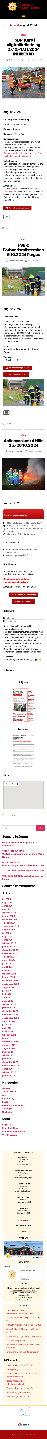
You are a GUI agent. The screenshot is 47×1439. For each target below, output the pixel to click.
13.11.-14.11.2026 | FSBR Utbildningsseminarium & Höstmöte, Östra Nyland (23, 854)
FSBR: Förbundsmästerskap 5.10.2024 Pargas (23, 250)
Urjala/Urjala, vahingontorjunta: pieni (22, 1352)
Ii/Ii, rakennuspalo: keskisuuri (19, 1340)
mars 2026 (7, 909)
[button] (23, 16)
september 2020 (10, 1065)
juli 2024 (6, 963)
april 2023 (7, 997)
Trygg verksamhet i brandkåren (20, 1388)
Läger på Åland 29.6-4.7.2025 (19, 1365)
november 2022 (10, 1014)
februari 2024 (9, 974)
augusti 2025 (8, 929)
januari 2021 (8, 1058)
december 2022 (10, 1011)
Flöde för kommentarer (13, 1131)
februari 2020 (9, 1072)
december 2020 (10, 1062)
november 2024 (10, 953)
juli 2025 (6, 933)
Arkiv (23, 34)
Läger (5, 1102)
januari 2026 (8, 916)
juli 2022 (6, 1025)
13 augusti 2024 (34, 60)
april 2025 (7, 940)
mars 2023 (7, 1001)
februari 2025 (9, 943)
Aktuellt (6, 1088)
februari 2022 (9, 1035)
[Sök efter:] (18, 828)
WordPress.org (9, 1135)
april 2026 (7, 906)
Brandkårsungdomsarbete (18, 1392)
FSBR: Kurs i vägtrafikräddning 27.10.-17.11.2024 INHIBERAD (23, 47)
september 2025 (10, 926)
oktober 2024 (9, 957)
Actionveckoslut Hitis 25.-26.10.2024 (23, 443)
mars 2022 (7, 1031)
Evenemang (10, 815)
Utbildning (7, 1112)
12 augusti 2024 (34, 451)
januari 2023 (8, 1008)
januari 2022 (8, 1038)
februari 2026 (9, 912)
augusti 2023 (8, 987)
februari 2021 (9, 1055)
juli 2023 (6, 991)
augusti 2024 (8, 960)
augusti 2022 (8, 1021)
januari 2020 (8, 1075)
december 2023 (10, 980)
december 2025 (10, 919)
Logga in (6, 1125)
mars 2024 (7, 970)
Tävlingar (9, 424)
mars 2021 (7, 1052)
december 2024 (10, 950)
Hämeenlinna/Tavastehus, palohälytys (23, 1325)
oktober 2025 (9, 923)
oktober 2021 (8, 1045)
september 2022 (10, 1018)
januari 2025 (8, 946)
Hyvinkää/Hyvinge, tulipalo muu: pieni (23, 1336)
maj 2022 (7, 1028)
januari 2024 (8, 977)
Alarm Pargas (9, 1092)
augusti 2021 (8, 1048)
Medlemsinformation (12, 1105)
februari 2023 (9, 1004)
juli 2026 (6, 899)
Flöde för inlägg (10, 1128)
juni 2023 (7, 994)
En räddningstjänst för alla (18, 1396)
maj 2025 (7, 936)
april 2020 (7, 1069)
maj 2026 (7, 902)
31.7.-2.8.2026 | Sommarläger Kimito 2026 (23, 870)
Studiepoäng (12, 1369)
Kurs (7, 228)
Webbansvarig (17, 60)
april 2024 (7, 967)
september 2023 (10, 984)
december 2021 (10, 1041)
